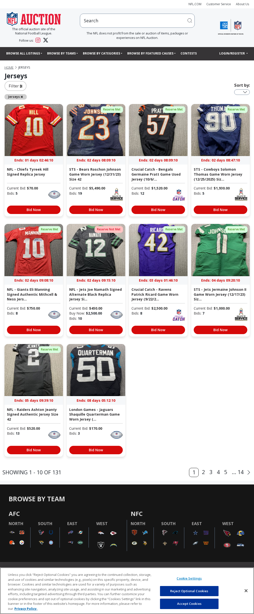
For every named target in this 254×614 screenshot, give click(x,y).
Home (9, 67)
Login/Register (232, 53)
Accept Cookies (189, 603)
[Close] (246, 590)
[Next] (249, 472)
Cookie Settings (189, 578)
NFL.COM (195, 4)
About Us (242, 4)
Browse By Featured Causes (150, 53)
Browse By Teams (61, 53)
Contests (189, 53)
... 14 (238, 472)
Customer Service (218, 4)
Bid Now (34, 209)
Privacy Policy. (25, 608)
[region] (127, 590)
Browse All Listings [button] (23, 53)
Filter (14, 86)
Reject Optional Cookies (189, 591)
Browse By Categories (101, 53)
